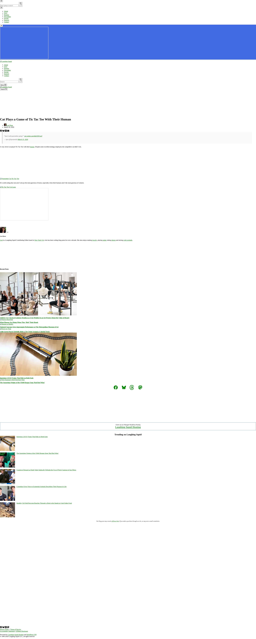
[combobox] (9, 82)
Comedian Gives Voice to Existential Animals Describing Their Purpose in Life (41, 486)
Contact (6, 76)
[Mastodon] (8, 627)
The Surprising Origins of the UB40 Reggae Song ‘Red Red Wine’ (22, 382)
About (6, 65)
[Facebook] (1, 131)
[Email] (8, 131)
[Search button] (20, 80)
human (32, 147)
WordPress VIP (31, 634)
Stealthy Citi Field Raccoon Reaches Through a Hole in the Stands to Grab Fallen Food (44, 503)
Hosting (6, 68)
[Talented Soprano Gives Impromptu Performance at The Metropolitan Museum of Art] (6, 324)
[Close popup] (1, 26)
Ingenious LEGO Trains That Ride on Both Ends (16, 378)
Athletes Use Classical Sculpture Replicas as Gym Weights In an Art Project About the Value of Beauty (34, 318)
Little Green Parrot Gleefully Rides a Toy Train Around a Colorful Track (25, 331)
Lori (1, 240)
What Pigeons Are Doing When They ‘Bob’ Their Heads (19, 322)
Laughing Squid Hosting (128, 427)
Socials (6, 72)
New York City (39, 240)
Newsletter (7, 70)
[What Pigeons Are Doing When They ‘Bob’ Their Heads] (6, 319)
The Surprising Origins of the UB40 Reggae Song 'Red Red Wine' (37, 453)
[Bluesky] (3, 131)
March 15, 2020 (23, 139)
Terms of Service (15, 629)
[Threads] (6, 131)
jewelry (94, 240)
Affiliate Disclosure (22, 631)
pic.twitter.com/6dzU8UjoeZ (33, 136)
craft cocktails (128, 240)
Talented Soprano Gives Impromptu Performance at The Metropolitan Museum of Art (29, 327)
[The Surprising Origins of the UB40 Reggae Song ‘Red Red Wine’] (12, 380)
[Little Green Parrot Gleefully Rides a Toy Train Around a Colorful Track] (5, 329)
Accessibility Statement (7, 631)
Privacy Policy (4, 629)
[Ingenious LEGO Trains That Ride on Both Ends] (38, 375)
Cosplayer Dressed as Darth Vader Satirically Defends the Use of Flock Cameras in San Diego (46, 470)
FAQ (5, 67)
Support (6, 74)
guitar (104, 240)
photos (113, 240)
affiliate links (115, 521)
